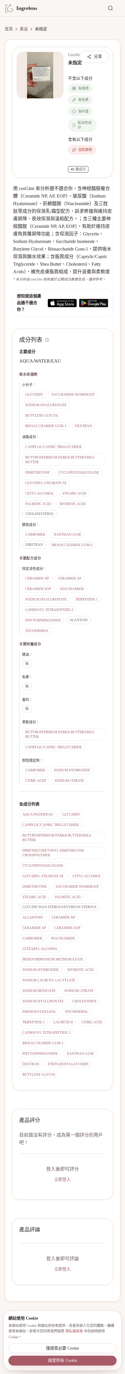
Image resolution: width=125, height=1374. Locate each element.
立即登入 (62, 1179)
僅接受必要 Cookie (62, 1348)
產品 (24, 29)
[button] (40, 75)
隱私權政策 (74, 1331)
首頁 (9, 29)
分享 (98, 56)
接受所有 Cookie (62, 1360)
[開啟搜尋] (114, 8)
